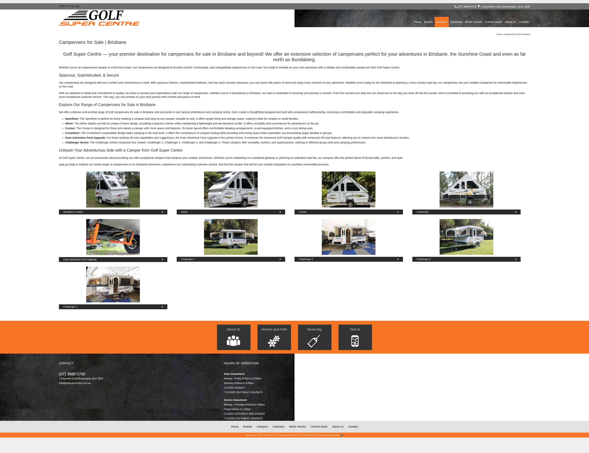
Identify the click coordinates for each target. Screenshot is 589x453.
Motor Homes (473, 21)
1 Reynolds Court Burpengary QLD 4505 (505, 6)
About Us (510, 21)
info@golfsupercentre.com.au (75, 383)
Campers (441, 21)
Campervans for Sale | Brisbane (517, 34)
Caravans (456, 21)
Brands (428, 21)
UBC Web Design (332, 435)
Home (417, 21)
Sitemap (249, 435)
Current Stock (493, 21)
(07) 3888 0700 (467, 6)
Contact (524, 21)
